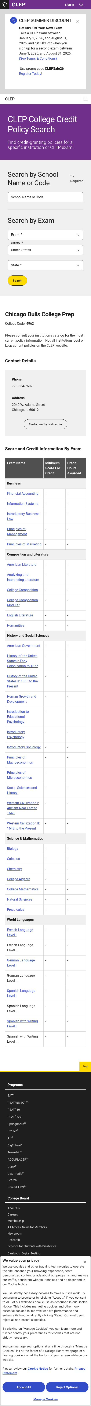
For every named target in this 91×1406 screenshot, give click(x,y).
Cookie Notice (38, 1368)
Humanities (15, 625)
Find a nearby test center (45, 424)
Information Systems (22, 504)
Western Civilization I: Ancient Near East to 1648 (23, 808)
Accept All (24, 1387)
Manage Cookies (45, 1399)
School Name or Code (27, 197)
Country (15, 242)
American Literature (21, 565)
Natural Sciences (19, 899)
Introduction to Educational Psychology (18, 717)
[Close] (84, 1262)
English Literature (20, 615)
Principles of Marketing (24, 544)
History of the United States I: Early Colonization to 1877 (22, 661)
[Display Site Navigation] (86, 99)
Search (17, 280)
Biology (12, 849)
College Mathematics (23, 889)
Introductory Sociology (24, 747)
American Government (23, 646)
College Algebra (18, 879)
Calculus (13, 859)
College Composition (22, 590)
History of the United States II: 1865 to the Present (22, 681)
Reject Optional (67, 1387)
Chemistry (14, 869)
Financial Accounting (23, 493)
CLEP (10, 99)
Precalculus (15, 910)
